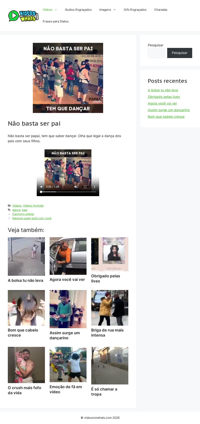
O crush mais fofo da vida (24, 390)
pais (24, 210)
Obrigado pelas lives (105, 278)
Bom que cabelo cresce (23, 333)
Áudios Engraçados (78, 9)
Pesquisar (155, 45)
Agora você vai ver (162, 103)
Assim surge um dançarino (65, 335)
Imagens (105, 9)
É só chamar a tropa (104, 392)
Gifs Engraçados (135, 9)
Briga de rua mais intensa (107, 333)
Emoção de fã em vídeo (66, 389)
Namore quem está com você (31, 218)
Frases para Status (56, 21)
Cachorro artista (23, 214)
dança (16, 210)
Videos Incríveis (33, 205)
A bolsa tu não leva (163, 90)
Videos (47, 9)
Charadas (160, 9)
